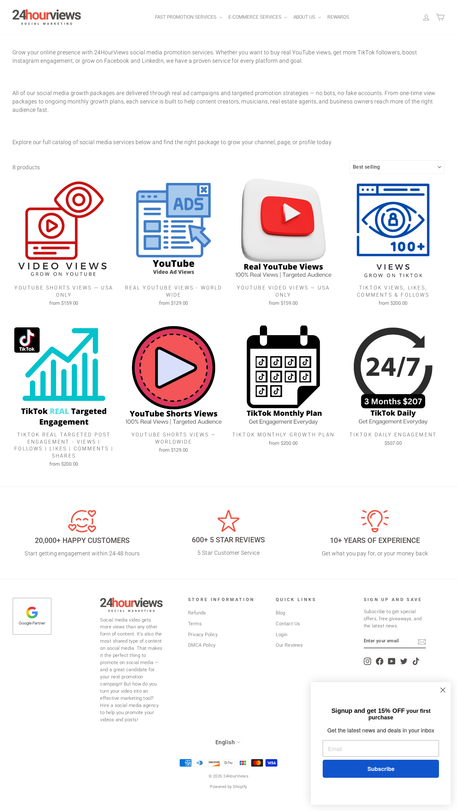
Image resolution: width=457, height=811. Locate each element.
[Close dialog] (442, 690)
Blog (280, 613)
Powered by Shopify (228, 786)
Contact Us (288, 623)
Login (281, 634)
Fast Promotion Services (186, 17)
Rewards (338, 17)
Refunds (197, 613)
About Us (304, 17)
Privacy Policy (203, 634)
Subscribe (381, 769)
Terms (195, 623)
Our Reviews (289, 645)
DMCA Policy (202, 645)
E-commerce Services (255, 17)
